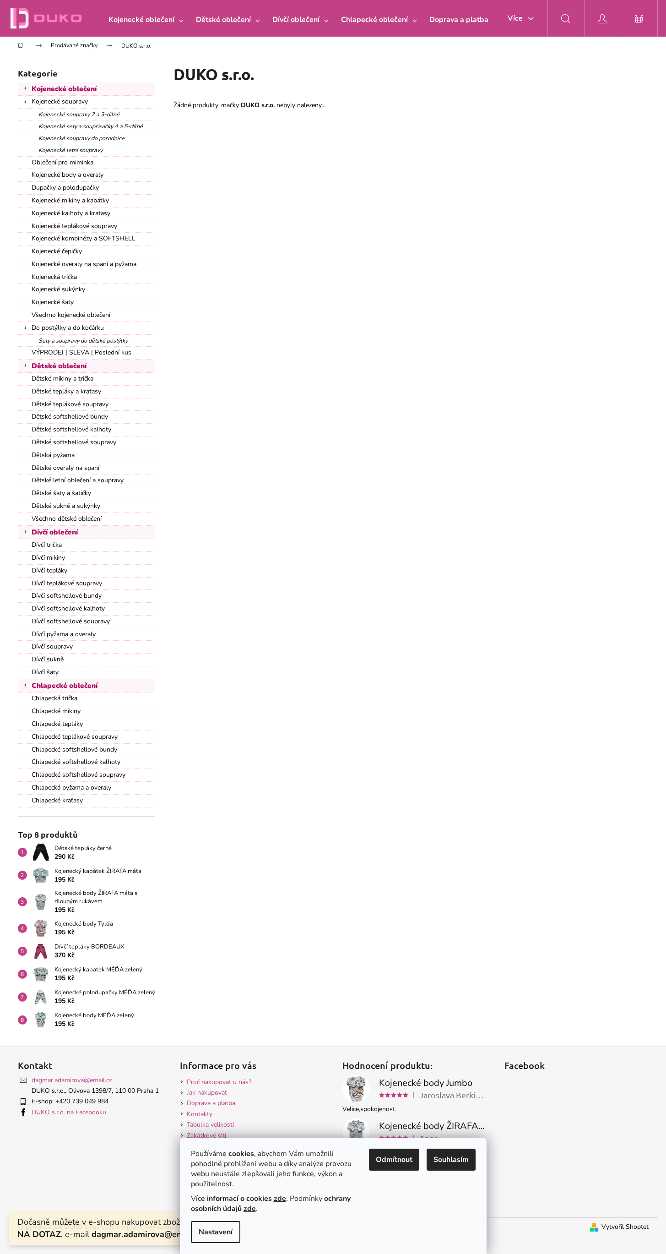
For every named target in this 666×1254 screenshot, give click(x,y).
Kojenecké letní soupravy (70, 150)
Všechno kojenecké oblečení (71, 315)
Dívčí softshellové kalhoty (68, 608)
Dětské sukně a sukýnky (66, 506)
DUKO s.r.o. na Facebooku (69, 1112)
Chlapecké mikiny (56, 711)
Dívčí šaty (45, 672)
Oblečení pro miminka (62, 162)
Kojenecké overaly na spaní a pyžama (84, 264)
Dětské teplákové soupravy (70, 404)
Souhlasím (451, 1160)
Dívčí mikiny (48, 557)
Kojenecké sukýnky (58, 289)
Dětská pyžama (53, 455)
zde (280, 1199)
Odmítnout (394, 1160)
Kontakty (199, 1114)
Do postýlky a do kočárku (68, 327)
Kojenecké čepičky (57, 251)
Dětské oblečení (59, 366)
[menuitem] (144, 19)
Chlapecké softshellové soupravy (78, 774)
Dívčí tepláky (49, 570)
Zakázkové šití (206, 1135)
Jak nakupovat (207, 1092)
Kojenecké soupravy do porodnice (81, 138)
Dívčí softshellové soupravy (71, 621)
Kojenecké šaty (53, 302)
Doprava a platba (211, 1103)
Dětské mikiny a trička (62, 378)
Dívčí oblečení (55, 532)
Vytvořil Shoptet (625, 1226)
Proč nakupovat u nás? (219, 1082)
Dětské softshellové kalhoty (71, 429)
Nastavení (216, 1232)
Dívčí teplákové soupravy (67, 583)
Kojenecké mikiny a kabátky (70, 200)
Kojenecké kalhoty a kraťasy (71, 213)
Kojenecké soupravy (60, 101)
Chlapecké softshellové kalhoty (76, 762)
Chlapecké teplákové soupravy (75, 736)
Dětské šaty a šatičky (61, 493)
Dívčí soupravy (52, 646)
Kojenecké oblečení (64, 88)
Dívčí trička (47, 544)
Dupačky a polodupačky (65, 187)
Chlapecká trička (54, 698)
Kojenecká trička (54, 277)
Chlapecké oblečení (64, 685)
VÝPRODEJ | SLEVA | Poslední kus (81, 352)
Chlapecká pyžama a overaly (71, 787)
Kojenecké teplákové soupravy (74, 226)
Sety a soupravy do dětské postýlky (83, 340)
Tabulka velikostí (210, 1124)
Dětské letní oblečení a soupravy (78, 480)
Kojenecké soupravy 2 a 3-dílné (78, 114)
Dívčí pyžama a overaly (64, 634)
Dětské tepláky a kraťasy (66, 391)
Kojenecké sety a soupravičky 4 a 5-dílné (90, 126)
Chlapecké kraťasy (57, 800)
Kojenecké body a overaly (67, 174)
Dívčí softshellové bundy (67, 595)
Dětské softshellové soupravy (74, 442)
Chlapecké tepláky (57, 724)
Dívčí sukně (48, 659)
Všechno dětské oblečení (67, 518)
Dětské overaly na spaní (65, 467)
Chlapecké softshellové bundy (74, 749)
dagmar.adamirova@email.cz (72, 1080)
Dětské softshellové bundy (70, 416)
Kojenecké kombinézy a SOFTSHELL (83, 238)
